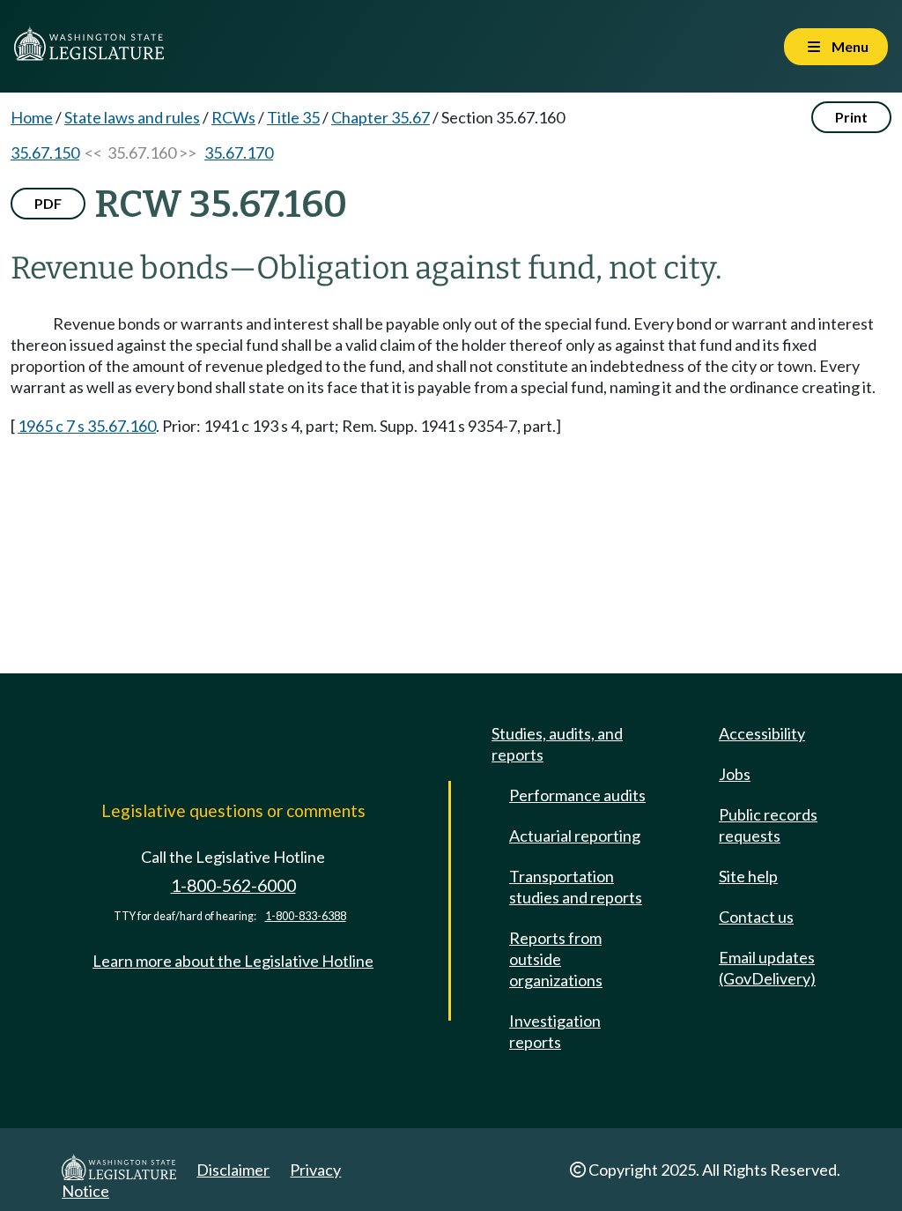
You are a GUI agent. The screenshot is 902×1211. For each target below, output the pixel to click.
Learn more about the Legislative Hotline (232, 960)
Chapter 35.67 (380, 117)
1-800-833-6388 (305, 916)
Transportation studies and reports (575, 886)
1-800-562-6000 (233, 885)
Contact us (756, 916)
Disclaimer (233, 1169)
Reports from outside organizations (556, 959)
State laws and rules (132, 117)
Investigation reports (555, 1031)
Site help (748, 876)
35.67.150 (45, 152)
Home (32, 117)
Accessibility (762, 733)
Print (851, 116)
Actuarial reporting (574, 835)
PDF (48, 203)
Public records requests (768, 825)
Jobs (734, 774)
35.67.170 (238, 152)
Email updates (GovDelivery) (767, 967)
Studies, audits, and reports (557, 744)
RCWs (233, 117)
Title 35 (293, 117)
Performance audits (577, 795)
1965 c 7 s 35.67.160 (87, 425)
